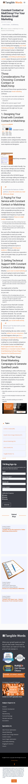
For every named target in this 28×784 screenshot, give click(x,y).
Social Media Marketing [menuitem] (8, 741)
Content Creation (6, 24)
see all (4, 458)
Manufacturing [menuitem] (6, 713)
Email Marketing (14, 24)
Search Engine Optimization (9, 585)
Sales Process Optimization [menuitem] (9, 730)
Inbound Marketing (10, 441)
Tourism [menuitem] (4, 711)
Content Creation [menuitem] (6, 737)
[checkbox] (14, 497)
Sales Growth (8, 447)
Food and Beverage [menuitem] (7, 716)
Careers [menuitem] (4, 746)
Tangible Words (9, 454)
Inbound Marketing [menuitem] (7, 732)
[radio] (14, 495)
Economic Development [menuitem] (8, 709)
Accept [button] (14, 781)
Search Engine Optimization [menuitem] (9, 739)
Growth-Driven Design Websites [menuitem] (10, 734)
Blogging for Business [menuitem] (7, 744)
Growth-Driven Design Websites (13, 435)
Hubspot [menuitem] (4, 706)
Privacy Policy (14, 760)
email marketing (17, 91)
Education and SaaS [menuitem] (7, 718)
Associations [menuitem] (5, 720)
